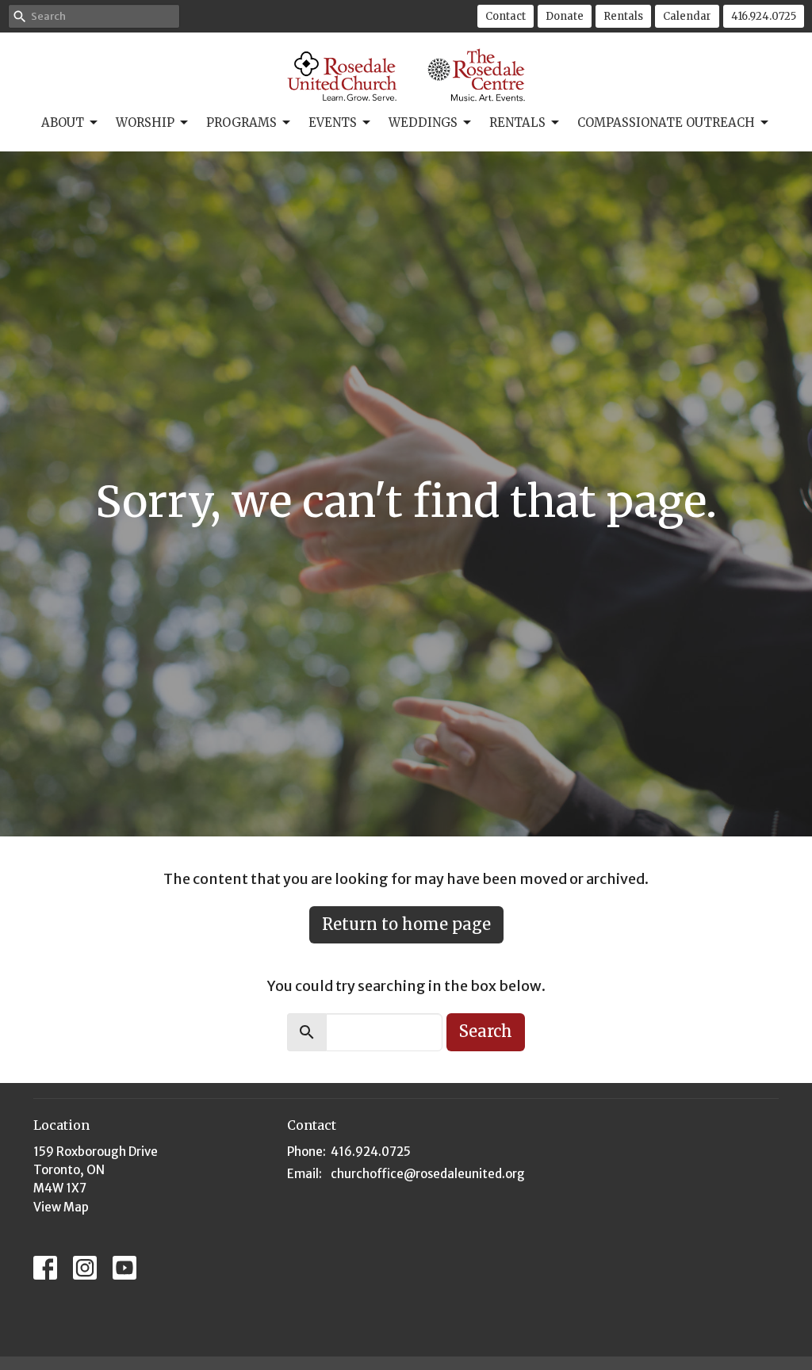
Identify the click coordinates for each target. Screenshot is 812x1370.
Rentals (623, 16)
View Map (61, 1207)
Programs (241, 122)
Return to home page (406, 924)
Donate (565, 16)
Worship (145, 122)
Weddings (423, 122)
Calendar (687, 16)
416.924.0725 (763, 16)
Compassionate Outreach (666, 122)
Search (485, 1031)
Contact (505, 16)
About (62, 122)
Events (332, 122)
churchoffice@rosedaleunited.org (428, 1173)
